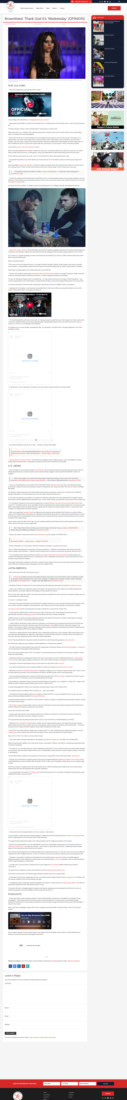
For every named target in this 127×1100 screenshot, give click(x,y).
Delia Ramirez (40, 470)
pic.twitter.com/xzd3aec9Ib (37, 480)
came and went (69, 640)
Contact (62, 8)
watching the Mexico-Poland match (42, 273)
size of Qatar (54, 864)
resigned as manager (25, 165)
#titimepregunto (35, 453)
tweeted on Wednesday (17, 182)
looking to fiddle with (38, 696)
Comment (8, 983)
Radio (48, 8)
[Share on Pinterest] (23, 967)
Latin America (46, 1094)
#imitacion (48, 451)
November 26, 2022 (17, 173)
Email (7, 1016)
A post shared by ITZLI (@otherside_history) (22, 827)
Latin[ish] (54, 961)
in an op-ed (57, 859)
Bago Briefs (39, 8)
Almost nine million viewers (17, 250)
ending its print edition (69, 883)
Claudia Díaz (12, 732)
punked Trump (28, 512)
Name (7, 1008)
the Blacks (42, 534)
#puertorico (22, 453)
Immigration (71, 1092)
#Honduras (17, 577)
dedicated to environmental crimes (54, 870)
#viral (42, 451)
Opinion (54, 8)
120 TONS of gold (33, 772)
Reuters (78, 551)
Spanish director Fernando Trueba (19, 460)
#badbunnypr (15, 453)
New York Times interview (26, 147)
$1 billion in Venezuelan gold (75, 835)
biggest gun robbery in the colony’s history (71, 759)
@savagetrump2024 (17, 541)
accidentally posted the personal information (53, 555)
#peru (28, 453)
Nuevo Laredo (59, 676)
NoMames (71, 1094)
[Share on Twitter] (14, 967)
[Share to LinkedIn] (19, 967)
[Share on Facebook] (10, 967)
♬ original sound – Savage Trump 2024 (36, 541)
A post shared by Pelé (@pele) (18, 382)
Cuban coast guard (18, 705)
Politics (45, 1092)
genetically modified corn (51, 739)
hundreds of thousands (30, 670)
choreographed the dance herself (38, 120)
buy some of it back (66, 667)
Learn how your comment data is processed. (42, 1037)
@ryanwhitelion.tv (16, 451)
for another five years (75, 585)
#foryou (58, 451)
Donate (114, 8)
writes (52, 625)
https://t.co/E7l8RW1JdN (21, 480)
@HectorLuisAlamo (74, 961)
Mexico (45, 1099)
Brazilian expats (56, 485)
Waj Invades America (27, 8)
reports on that (15, 609)
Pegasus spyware (66, 877)
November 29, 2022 (43, 530)
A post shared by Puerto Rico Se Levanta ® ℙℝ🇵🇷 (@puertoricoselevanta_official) (32, 440)
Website (7, 1024)
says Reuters (76, 756)
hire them (61, 663)
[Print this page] (27, 967)
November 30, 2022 (57, 580)
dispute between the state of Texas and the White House (62, 503)
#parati (53, 451)
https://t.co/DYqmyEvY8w (22, 580)
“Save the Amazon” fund (15, 846)
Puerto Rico (46, 1097)
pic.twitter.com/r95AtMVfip (48, 171)
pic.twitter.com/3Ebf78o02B (69, 528)
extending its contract (29, 614)
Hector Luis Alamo (10, 24)
